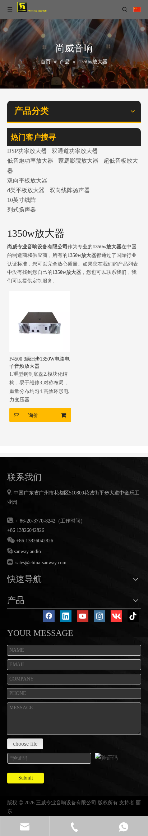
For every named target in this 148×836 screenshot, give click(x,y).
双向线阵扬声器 (70, 190)
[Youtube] (82, 616)
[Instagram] (99, 616)
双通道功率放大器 (75, 151)
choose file (25, 744)
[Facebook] (49, 616)
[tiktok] (133, 616)
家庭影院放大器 (78, 161)
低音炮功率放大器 (30, 161)
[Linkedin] (65, 616)
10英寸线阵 (21, 200)
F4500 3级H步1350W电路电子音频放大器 (39, 362)
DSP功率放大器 (27, 151)
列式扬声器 (21, 210)
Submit (25, 778)
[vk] (116, 616)
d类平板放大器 (26, 190)
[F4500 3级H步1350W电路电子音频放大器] (39, 321)
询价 (33, 415)
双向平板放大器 (27, 180)
